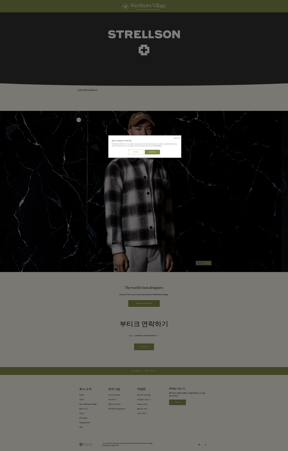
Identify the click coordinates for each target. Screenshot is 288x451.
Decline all (176, 138)
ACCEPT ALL (152, 152)
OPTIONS (136, 152)
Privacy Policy (157, 146)
